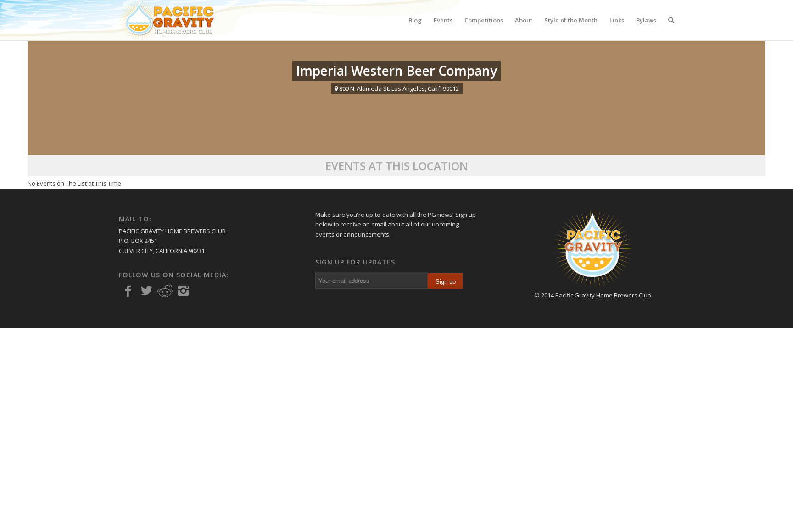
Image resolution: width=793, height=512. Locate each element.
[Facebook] (128, 291)
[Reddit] (165, 291)
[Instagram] (183, 291)
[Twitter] (146, 291)
